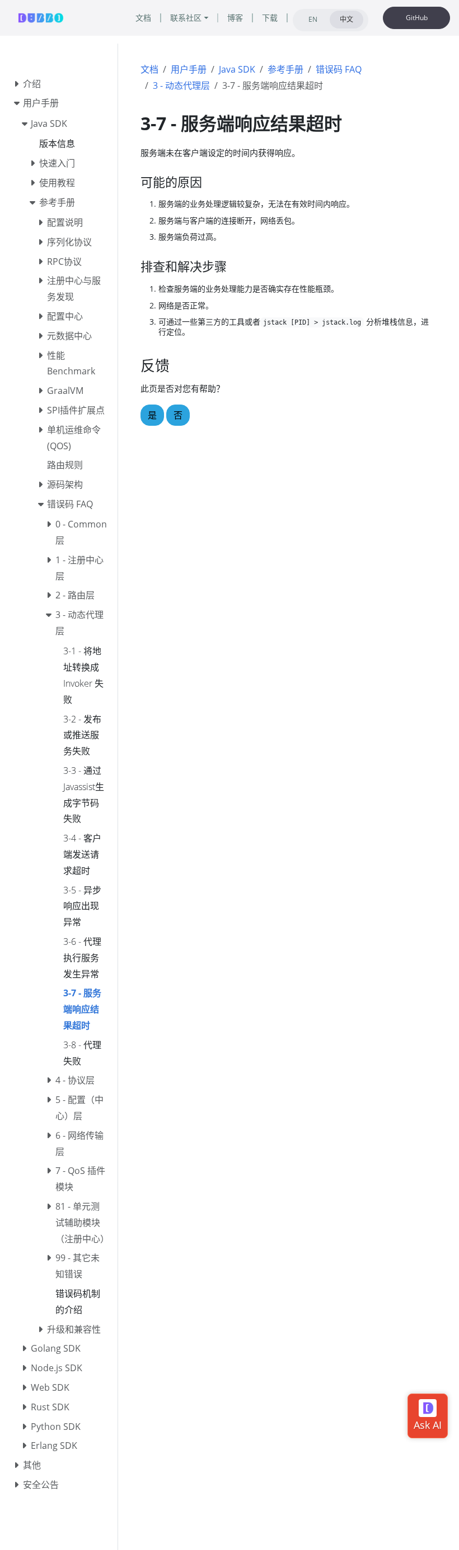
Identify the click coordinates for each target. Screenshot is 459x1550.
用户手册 (189, 69)
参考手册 (285, 69)
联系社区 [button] (186, 17)
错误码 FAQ (339, 69)
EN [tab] (312, 19)
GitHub (417, 17)
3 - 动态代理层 (181, 85)
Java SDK (237, 69)
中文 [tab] (346, 19)
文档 (149, 69)
